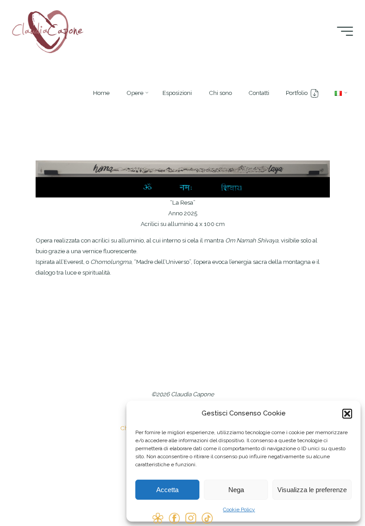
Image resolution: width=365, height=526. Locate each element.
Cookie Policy (239, 509)
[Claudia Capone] (48, 30)
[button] (347, 413)
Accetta (167, 489)
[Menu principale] (345, 31)
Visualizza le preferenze (312, 489)
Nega (236, 489)
